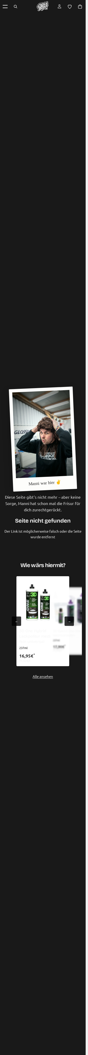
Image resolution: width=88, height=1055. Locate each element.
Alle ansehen (43, 676)
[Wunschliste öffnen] (70, 6)
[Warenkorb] (80, 6)
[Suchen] (15, 6)
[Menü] (5, 6)
